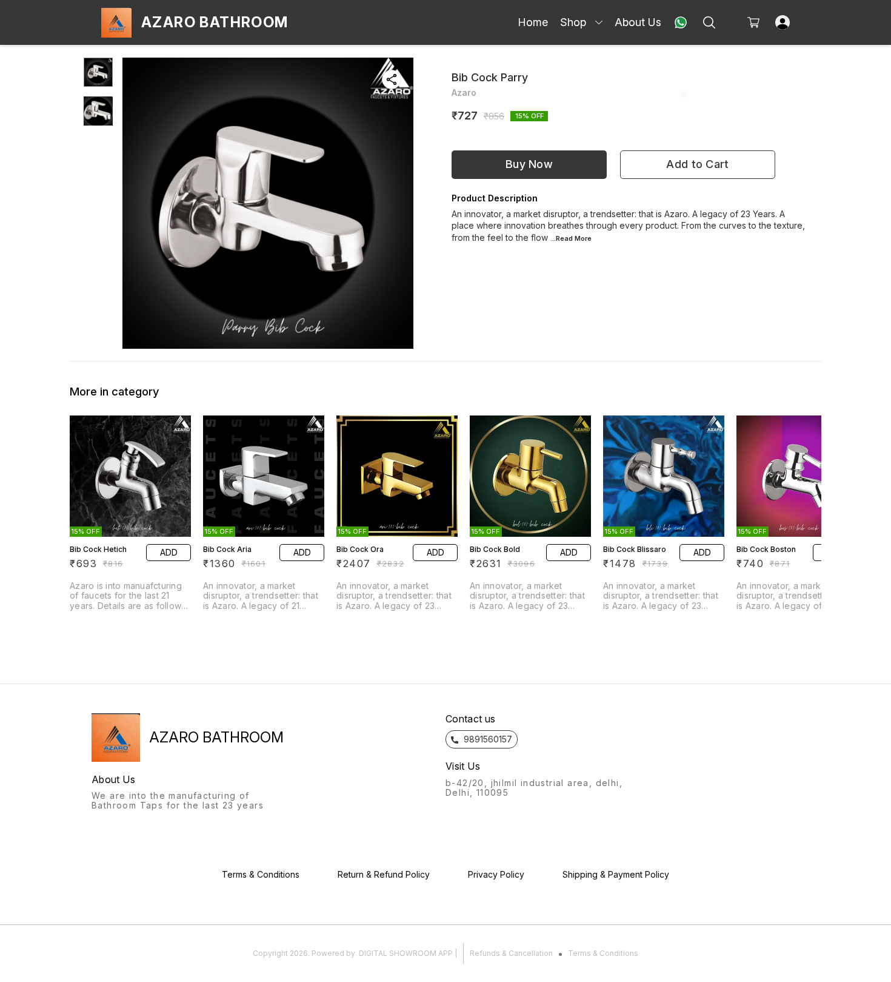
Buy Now (529, 164)
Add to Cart (697, 164)
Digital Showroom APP (406, 953)
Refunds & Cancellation (511, 953)
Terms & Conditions (603, 953)
